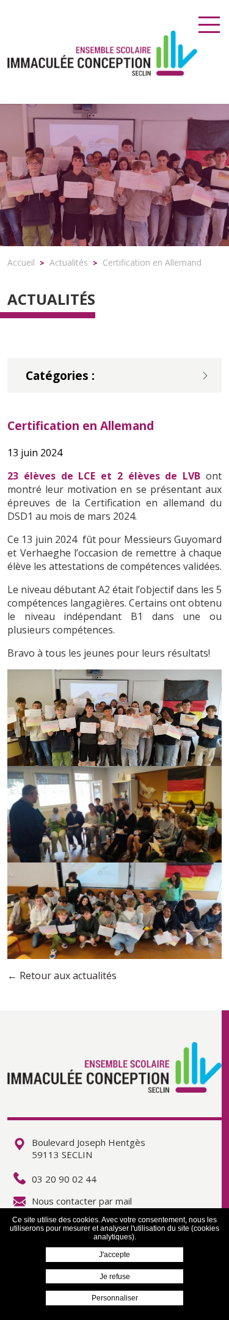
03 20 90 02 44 (64, 1179)
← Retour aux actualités (62, 975)
